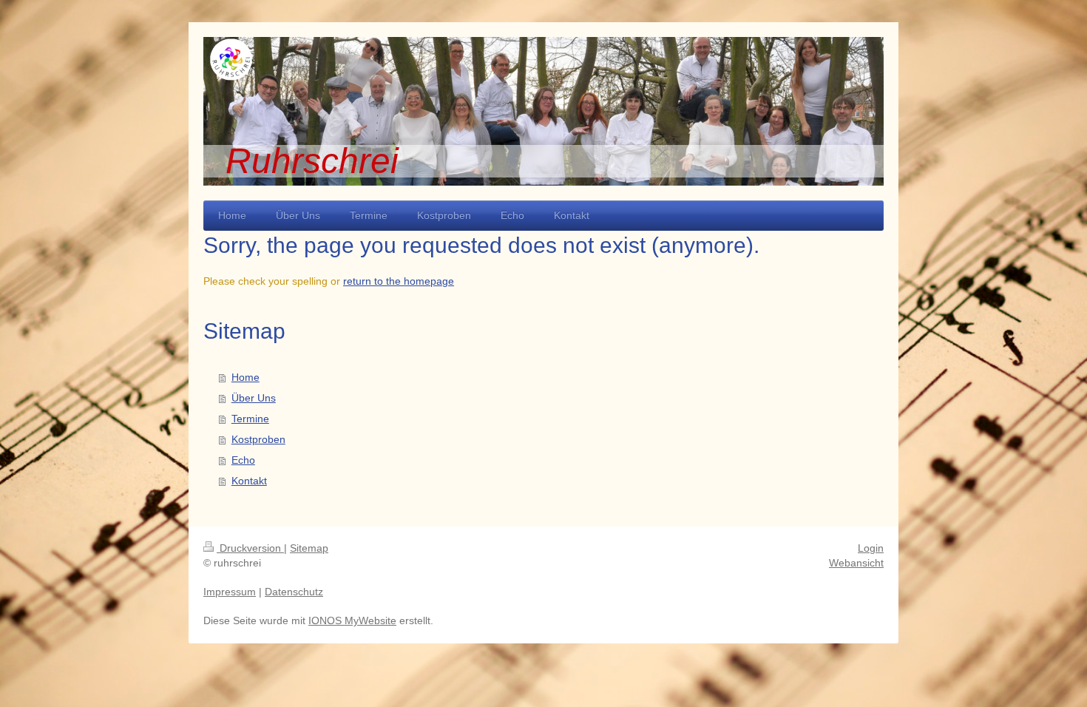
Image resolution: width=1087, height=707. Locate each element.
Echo (243, 460)
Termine (250, 418)
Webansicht (856, 563)
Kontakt (249, 481)
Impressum (229, 592)
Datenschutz (294, 592)
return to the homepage (398, 281)
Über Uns (253, 398)
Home (245, 377)
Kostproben (258, 439)
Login (871, 548)
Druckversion (250, 548)
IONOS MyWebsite (352, 620)
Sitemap (309, 548)
